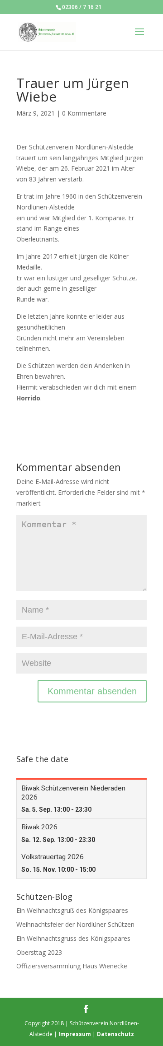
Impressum (74, 1034)
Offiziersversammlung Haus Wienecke (71, 966)
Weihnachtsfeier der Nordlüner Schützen (75, 924)
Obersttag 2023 (39, 952)
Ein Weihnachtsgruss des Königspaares (73, 938)
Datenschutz (115, 1034)
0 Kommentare (84, 113)
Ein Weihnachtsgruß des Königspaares (72, 910)
